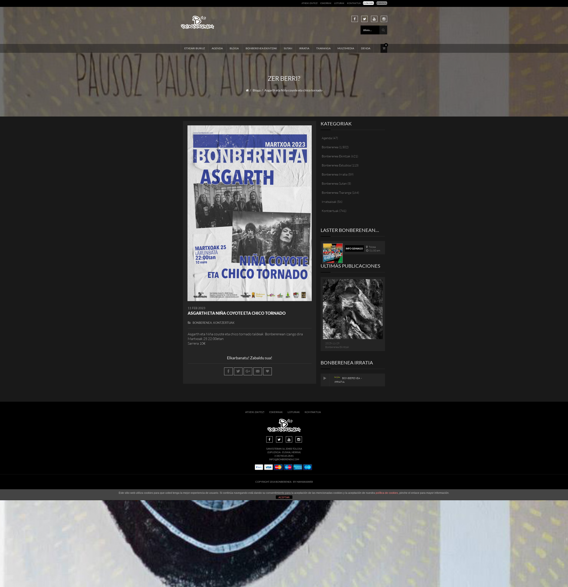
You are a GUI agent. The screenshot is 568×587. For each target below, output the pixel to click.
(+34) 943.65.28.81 (284, 455)
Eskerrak (325, 3)
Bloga (234, 48)
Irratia (304, 48)
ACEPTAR (284, 497)
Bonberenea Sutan (334, 183)
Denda (365, 48)
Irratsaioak (329, 202)
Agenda (217, 48)
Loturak (339, 3)
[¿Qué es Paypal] (259, 467)
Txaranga (323, 48)
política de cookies (387, 492)
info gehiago (354, 248)
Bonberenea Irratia (334, 174)
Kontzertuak (224, 322)
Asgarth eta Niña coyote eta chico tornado (237, 313)
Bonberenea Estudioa (336, 165)
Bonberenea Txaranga (336, 192)
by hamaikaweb (303, 481)
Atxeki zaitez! (310, 3)
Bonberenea (202, 322)
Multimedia (345, 48)
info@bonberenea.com (284, 459)
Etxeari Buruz (194, 48)
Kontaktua (354, 3)
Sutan (288, 48)
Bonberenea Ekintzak (261, 48)
